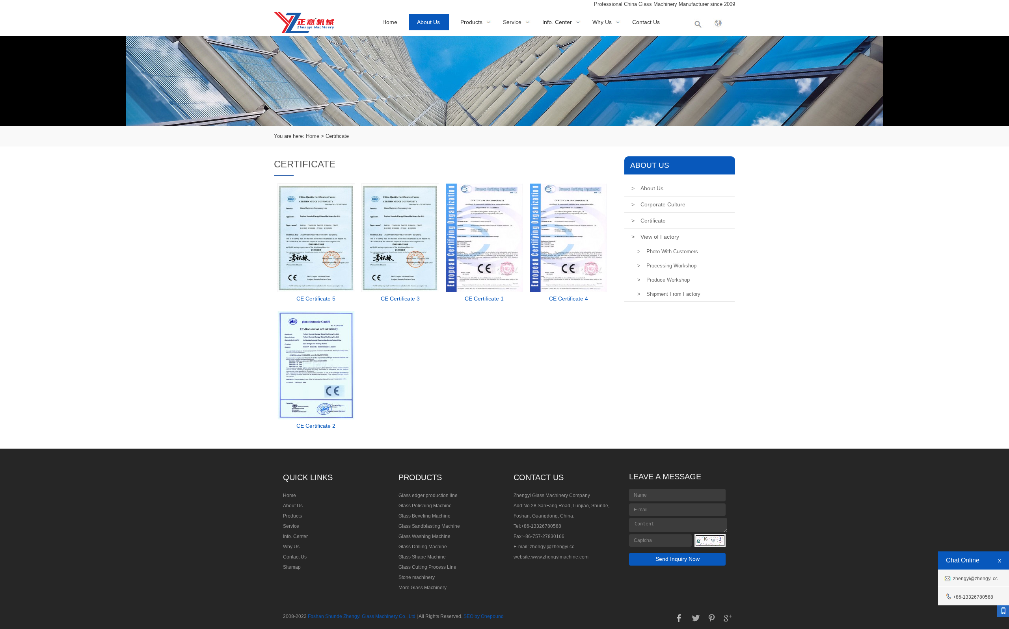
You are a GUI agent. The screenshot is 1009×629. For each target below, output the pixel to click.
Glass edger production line (428, 495)
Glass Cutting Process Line (427, 567)
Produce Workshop (663, 280)
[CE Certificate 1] (484, 290)
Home (389, 22)
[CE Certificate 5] (316, 290)
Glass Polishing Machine (425, 505)
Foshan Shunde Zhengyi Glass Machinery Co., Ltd (361, 616)
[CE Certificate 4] (568, 290)
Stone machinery (416, 577)
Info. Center (557, 22)
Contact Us (646, 22)
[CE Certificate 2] (316, 418)
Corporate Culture (658, 204)
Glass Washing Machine (424, 536)
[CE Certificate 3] (400, 290)
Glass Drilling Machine (422, 546)
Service (512, 22)
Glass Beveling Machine (424, 516)
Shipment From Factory (668, 294)
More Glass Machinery (422, 587)
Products (471, 22)
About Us (428, 22)
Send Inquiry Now (677, 559)
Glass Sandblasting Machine (429, 526)
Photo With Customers (667, 251)
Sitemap (292, 567)
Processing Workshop (666, 266)
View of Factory (655, 237)
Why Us (602, 22)
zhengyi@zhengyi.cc (552, 546)
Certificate (648, 220)
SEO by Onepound (484, 616)
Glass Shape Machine (422, 557)
